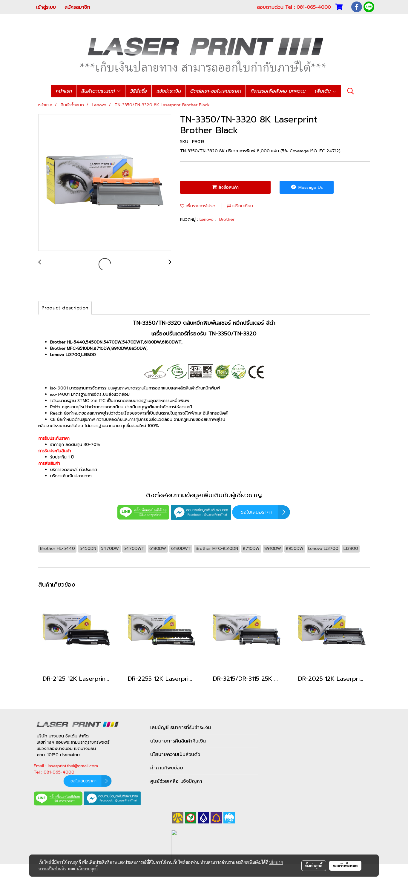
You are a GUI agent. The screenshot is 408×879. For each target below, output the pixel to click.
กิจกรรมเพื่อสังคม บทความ (277, 91)
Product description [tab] (65, 308)
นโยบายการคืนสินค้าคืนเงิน (178, 741)
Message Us (310, 187)
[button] (350, 91)
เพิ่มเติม (323, 91)
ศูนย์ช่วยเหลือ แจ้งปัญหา (176, 781)
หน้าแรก (64, 91)
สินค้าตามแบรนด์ (98, 91)
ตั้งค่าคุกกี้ (313, 865)
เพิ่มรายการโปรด (199, 206)
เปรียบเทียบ (242, 206)
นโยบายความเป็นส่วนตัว (175, 754)
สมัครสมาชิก (77, 7)
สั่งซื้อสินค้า (228, 187)
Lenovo (207, 219)
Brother (226, 219)
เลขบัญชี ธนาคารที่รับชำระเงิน (180, 727)
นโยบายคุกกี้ (87, 868)
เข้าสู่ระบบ (46, 7)
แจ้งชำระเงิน (168, 91)
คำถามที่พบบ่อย (166, 767)
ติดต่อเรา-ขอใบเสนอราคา (215, 91)
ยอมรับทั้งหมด (345, 865)
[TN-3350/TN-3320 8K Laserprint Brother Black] (105, 182)
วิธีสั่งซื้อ (138, 91)
